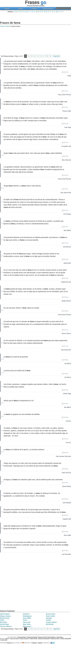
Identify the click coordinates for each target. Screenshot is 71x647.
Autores (34, 8)
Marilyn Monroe (66, 301)
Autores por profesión (44, 638)
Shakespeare (27, 616)
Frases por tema (14, 638)
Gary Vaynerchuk (65, 192)
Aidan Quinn (67, 263)
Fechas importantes (65, 638)
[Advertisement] (35, 17)
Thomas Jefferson (6, 626)
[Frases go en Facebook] (51, 642)
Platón (2, 620)
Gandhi (48, 620)
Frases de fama (10, 22)
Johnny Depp (67, 393)
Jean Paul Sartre (66, 350)
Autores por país (54, 638)
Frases (6, 8)
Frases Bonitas (51, 637)
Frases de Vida (42, 637)
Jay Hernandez (66, 554)
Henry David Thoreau (64, 94)
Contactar (34, 642)
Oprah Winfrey (66, 486)
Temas (20, 8)
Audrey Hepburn (51, 622)
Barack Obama (66, 333)
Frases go (9, 642)
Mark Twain (27, 624)
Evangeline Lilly (66, 146)
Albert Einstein (5, 614)
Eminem (68, 421)
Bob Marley (49, 624)
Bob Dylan (3, 622)
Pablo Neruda (4, 618)
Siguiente (56, 56)
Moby (69, 75)
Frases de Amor (22, 637)
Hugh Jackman (66, 472)
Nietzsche (26, 614)
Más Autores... (27, 626)
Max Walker (67, 230)
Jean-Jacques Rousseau (63, 456)
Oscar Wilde (27, 618)
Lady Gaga (67, 127)
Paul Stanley (67, 214)
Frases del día (48, 8)
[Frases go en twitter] (54, 642)
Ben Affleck (67, 407)
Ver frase (66, 72)
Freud (25, 620)
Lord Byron (67, 363)
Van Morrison (67, 247)
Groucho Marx (50, 614)
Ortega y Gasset (5, 616)
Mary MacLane (66, 160)
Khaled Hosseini (66, 282)
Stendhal (49, 618)
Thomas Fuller (66, 111)
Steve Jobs (26, 622)
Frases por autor (24, 638)
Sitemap (40, 642)
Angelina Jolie (67, 519)
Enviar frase (4, 640)
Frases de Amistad (32, 637)
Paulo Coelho (50, 616)
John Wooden (67, 502)
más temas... (60, 637)
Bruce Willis (67, 535)
